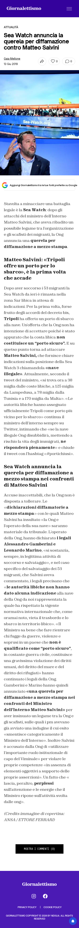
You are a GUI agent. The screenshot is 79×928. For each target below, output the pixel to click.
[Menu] (69, 9)
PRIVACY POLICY (27, 907)
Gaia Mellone (12, 58)
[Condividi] (42, 61)
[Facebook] (45, 896)
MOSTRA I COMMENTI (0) (39, 849)
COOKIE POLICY (53, 907)
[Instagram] (34, 896)
